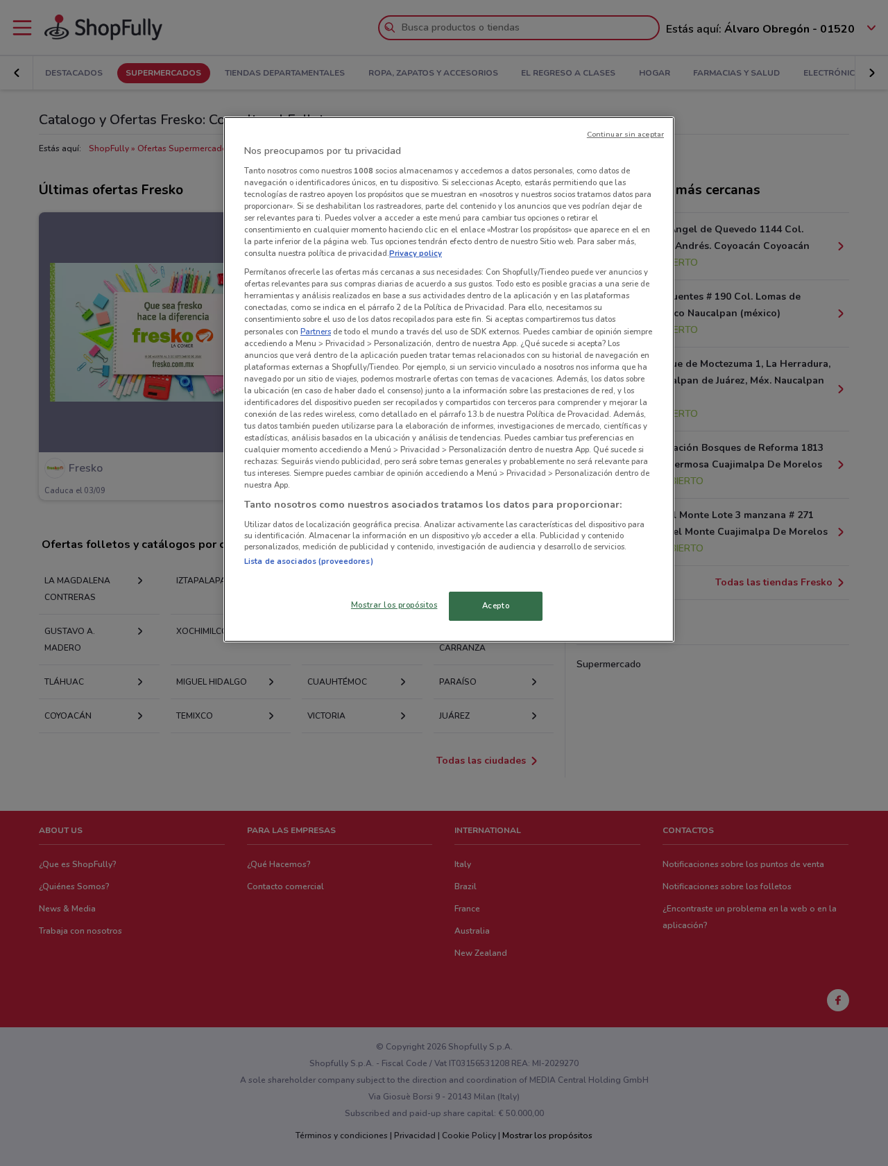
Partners (315, 331)
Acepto (495, 605)
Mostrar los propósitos (394, 604)
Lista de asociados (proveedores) (308, 561)
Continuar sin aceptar (625, 134)
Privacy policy (415, 253)
